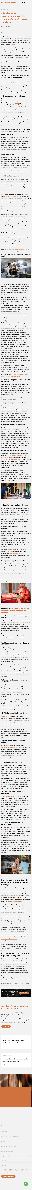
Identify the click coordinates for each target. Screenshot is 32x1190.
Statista (12, 44)
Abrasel (17, 103)
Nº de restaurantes (5, 1149)
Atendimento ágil (6, 716)
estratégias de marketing (9, 939)
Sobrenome (3, 1129)
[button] (23, 3)
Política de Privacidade (10, 1170)
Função (2, 1163)
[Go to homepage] (8, 2)
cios (22, 553)
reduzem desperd (15, 553)
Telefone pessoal (11, 1134)
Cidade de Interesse (5, 1154)
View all (19, 26)
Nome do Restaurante (5, 1144)
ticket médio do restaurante (10, 459)
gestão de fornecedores (10, 196)
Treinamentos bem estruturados (11, 796)
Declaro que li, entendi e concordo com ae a (16, 1171)
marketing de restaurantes (9, 747)
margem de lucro (6, 639)
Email (2, 1139)
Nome (2, 1123)
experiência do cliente (15, 901)
